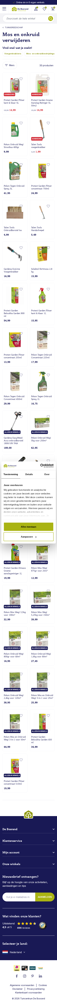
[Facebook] (16, 976)
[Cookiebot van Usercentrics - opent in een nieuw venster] (41, 466)
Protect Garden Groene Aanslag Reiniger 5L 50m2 (42, 103)
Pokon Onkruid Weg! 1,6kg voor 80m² (41, 655)
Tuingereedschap (14, 27)
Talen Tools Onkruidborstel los (13, 229)
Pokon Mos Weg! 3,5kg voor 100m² (15, 613)
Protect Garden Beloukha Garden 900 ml (14, 313)
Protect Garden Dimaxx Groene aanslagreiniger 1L (15, 571)
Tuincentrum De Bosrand (32, 998)
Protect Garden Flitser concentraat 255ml (14, 356)
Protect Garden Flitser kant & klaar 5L (14, 101)
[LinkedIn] (40, 976)
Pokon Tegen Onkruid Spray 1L (41, 397)
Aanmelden (45, 897)
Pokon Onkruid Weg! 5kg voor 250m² (41, 439)
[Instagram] (24, 976)
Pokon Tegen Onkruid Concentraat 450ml (14, 397)
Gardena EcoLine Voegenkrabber (12, 270)
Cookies (43, 985)
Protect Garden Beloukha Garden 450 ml (41, 739)
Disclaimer (17, 989)
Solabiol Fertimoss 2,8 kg (41, 270)
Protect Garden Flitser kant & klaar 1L (41, 312)
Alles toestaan (28, 526)
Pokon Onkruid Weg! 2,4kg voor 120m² (14, 696)
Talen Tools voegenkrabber (38, 146)
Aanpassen (27, 536)
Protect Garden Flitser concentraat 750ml (41, 187)
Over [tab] (46, 474)
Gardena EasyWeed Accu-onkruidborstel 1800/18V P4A (13, 440)
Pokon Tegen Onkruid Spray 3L (14, 187)
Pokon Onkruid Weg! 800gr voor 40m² (14, 655)
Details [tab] (29, 474)
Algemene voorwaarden (22, 985)
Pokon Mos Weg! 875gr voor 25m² (39, 569)
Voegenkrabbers (12, 53)
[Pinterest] (32, 976)
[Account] (35, 9)
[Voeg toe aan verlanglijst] (21, 79)
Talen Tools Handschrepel (37, 229)
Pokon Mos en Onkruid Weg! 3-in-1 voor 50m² (15, 738)
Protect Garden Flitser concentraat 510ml (14, 782)
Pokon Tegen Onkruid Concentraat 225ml (41, 356)
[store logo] (20, 9)
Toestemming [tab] (10, 474)
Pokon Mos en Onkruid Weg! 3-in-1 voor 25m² (42, 696)
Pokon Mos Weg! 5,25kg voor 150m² (40, 613)
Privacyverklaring (36, 989)
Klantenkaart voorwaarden (28, 992)
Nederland (16, 952)
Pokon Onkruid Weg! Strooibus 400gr (14, 146)
